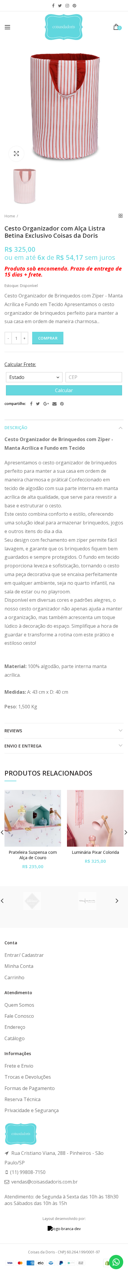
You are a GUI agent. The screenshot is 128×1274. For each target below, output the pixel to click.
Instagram (67, 6)
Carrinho (14, 977)
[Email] (54, 404)
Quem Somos (19, 1005)
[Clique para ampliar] (16, 153)
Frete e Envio (18, 1066)
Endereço (14, 1027)
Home (9, 216)
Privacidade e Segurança (31, 1110)
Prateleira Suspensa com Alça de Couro (33, 855)
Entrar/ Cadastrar (24, 955)
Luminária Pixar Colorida (95, 852)
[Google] (46, 404)
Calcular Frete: (20, 364)
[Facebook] (31, 404)
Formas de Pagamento (29, 1088)
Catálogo (14, 1038)
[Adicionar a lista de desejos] (53, 798)
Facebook (53, 6)
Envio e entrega (22, 746)
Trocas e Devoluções (27, 1077)
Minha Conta (18, 966)
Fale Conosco (19, 1016)
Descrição (15, 427)
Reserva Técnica (22, 1099)
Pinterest (74, 6)
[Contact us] (116, 1262)
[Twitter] (38, 404)
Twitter (60, 6)
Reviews (13, 730)
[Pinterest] (61, 404)
